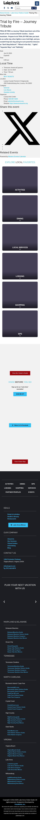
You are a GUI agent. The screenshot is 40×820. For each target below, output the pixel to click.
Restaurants (11, 519)
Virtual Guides (12, 543)
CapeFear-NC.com (13, 693)
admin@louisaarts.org (16, 101)
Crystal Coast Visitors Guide (16, 707)
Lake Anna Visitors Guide (15, 765)
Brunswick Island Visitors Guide (17, 689)
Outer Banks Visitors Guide (16, 732)
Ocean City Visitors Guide (15, 648)
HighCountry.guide (13, 717)
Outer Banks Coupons (14, 734)
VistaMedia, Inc (20, 804)
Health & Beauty (13, 516)
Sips (20, 334)
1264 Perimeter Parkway (12, 559)
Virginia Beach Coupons (15, 754)
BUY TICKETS (9, 76)
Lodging (20, 276)
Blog (9, 548)
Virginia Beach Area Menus (15, 756)
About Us (10, 539)
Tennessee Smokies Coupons (16, 670)
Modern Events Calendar (17, 156)
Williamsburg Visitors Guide (16, 779)
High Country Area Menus (15, 723)
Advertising (11, 545)
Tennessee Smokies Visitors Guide (18, 668)
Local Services (20, 247)
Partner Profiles (13, 492)
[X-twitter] (8, 8)
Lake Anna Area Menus (14, 769)
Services (32, 488)
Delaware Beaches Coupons (16, 636)
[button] (37, 3)
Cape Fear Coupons (13, 697)
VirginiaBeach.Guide (13, 750)
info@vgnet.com (9, 566)
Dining (20, 219)
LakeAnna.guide (12, 763)
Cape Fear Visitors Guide (15, 695)
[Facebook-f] (4, 8)
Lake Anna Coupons (13, 767)
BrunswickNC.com (13, 687)
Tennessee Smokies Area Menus (17, 672)
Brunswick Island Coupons (16, 691)
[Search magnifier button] (35, 8)
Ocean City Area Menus (14, 652)
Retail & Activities (13, 514)
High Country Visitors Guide (16, 719)
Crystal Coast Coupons (14, 709)
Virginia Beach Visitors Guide (16, 752)
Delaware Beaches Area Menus (17, 638)
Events (31, 492)
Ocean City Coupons (14, 650)
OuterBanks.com (12, 730)
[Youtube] (12, 8)
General (6, 88)
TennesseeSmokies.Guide (15, 666)
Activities (20, 190)
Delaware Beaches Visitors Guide (17, 634)
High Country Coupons (14, 721)
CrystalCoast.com (13, 705)
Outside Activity (9, 92)
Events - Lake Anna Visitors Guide (17, 13)
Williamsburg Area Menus (15, 783)
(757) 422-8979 (10, 568)
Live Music (7, 90)
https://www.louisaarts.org (18, 103)
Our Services (12, 541)
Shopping (20, 305)
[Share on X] (22, 144)
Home (2, 13)
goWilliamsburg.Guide (14, 777)
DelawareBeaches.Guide (15, 632)
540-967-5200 (13, 99)
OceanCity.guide (12, 646)
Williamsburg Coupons (14, 781)
